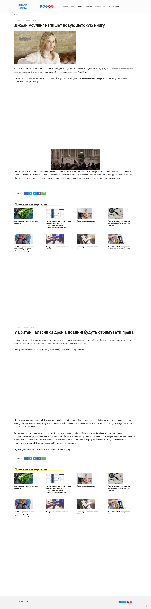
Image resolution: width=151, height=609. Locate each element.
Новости (65, 6)
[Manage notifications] (146, 605)
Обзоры (72, 6)
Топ (104, 6)
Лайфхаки (89, 6)
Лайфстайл (97, 6)
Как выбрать (80, 6)
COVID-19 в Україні (113, 6)
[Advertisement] (75, 99)
